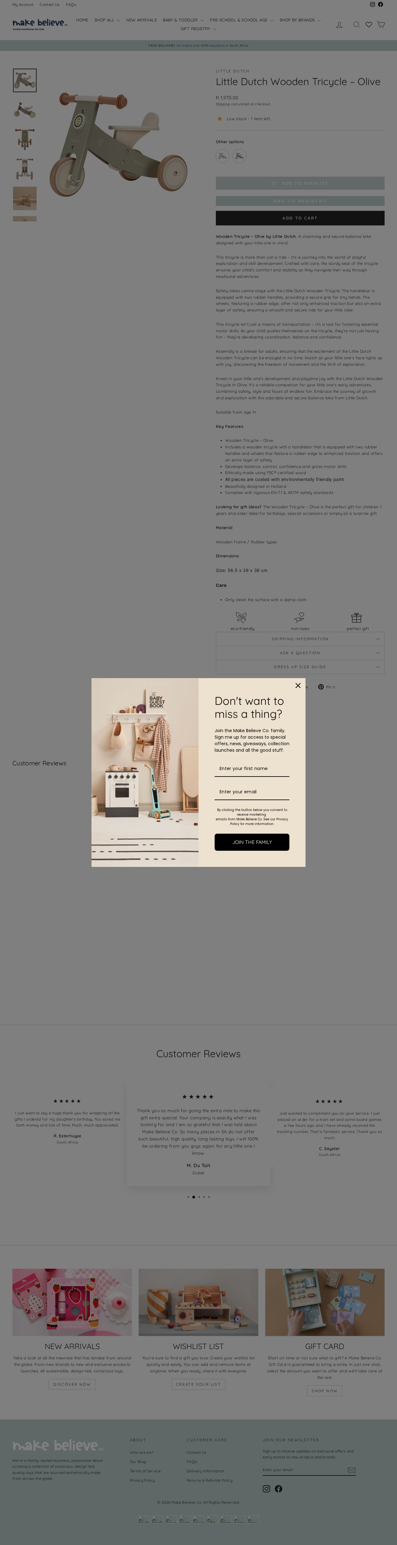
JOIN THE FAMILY (252, 842)
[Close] (298, 685)
